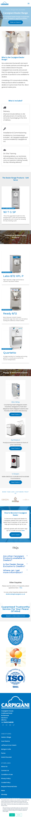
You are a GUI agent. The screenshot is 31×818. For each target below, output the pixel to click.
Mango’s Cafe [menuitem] (6, 749)
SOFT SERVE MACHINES (8, 208)
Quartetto (9, 352)
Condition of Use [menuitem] (7, 774)
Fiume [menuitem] (3, 753)
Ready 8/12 (10, 313)
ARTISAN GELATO (6, 272)
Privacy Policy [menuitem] (6, 778)
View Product (15, 414)
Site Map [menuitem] (4, 794)
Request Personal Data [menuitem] (9, 786)
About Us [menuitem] (4, 766)
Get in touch (15, 535)
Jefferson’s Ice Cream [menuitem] (8, 745)
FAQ (21, 588)
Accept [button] (12, 814)
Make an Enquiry (15, 22)
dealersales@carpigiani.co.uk (15, 594)
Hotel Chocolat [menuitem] (6, 757)
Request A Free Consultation (15, 616)
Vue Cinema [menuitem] (5, 741)
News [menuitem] (3, 790)
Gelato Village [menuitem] (6, 737)
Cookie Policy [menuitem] (5, 782)
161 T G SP (9, 212)
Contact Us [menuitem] (5, 770)
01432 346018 (8, 722)
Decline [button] (19, 814)
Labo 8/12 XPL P (13, 276)
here (23, 530)
